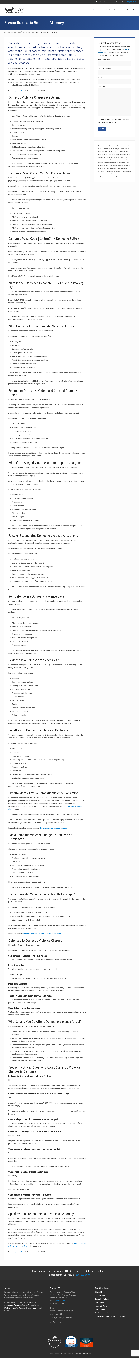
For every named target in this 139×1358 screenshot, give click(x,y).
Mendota (14, 1308)
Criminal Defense (101, 1292)
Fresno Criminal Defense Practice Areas (21, 32)
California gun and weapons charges (53, 828)
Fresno (30, 1305)
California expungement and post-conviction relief (41, 934)
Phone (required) (104, 69)
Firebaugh (17, 1305)
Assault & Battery (101, 1306)
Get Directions (55, 1322)
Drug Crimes (99, 1302)
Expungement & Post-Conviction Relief (110, 1316)
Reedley (35, 1308)
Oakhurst (22, 1308)
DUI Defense (100, 1296)
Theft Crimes (100, 1309)
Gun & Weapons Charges (104, 1313)
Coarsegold (8, 1305)
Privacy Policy (87, 1353)
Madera (7, 1308)
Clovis (28, 1302)
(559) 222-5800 (131, 2)
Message (101, 86)
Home (6, 32)
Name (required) (104, 60)
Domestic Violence (102, 1299)
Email (100, 77)
